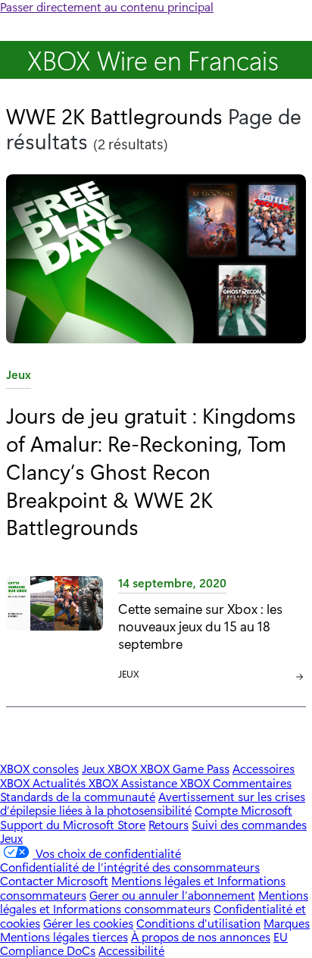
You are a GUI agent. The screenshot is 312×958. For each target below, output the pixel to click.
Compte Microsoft (243, 810)
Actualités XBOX (77, 783)
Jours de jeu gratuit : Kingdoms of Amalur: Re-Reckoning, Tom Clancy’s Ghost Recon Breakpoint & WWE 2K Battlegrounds (151, 470)
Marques (287, 923)
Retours (168, 824)
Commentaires (252, 783)
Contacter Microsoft (54, 880)
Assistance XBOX (167, 783)
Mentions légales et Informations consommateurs (154, 901)
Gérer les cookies (88, 923)
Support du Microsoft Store (72, 824)
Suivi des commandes (249, 824)
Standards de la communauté (77, 796)
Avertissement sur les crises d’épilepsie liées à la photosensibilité (152, 803)
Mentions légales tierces (64, 936)
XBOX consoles (39, 768)
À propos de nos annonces (200, 936)
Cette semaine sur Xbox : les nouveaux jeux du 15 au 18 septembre (200, 626)
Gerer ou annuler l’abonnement (172, 895)
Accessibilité (131, 950)
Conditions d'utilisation (198, 923)
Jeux (18, 377)
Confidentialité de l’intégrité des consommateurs (130, 867)
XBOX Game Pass (184, 768)
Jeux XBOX (111, 768)
